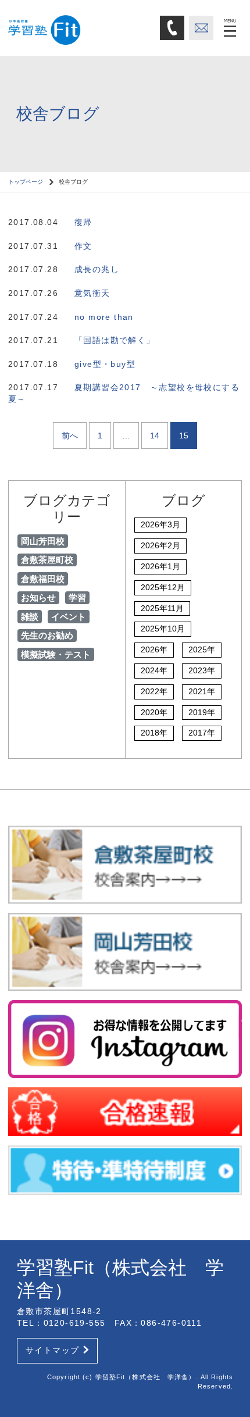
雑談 (29, 617)
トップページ (25, 182)
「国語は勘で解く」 (114, 340)
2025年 (201, 649)
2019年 (201, 712)
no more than (104, 317)
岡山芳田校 (43, 541)
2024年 (154, 670)
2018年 (154, 732)
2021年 (201, 691)
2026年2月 (160, 545)
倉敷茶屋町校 (47, 560)
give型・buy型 (104, 364)
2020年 (154, 712)
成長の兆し (96, 269)
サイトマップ (52, 1350)
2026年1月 (160, 566)
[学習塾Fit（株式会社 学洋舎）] (80, 27)
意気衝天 (92, 293)
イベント (68, 617)
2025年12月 (163, 587)
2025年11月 (162, 608)
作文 (83, 246)
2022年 (154, 691)
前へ (70, 435)
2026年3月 (160, 524)
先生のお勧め (47, 635)
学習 (77, 597)
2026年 (154, 649)
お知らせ (38, 597)
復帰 (83, 222)
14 (154, 435)
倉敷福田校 (43, 579)
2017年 (201, 732)
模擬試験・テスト (56, 654)
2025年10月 (163, 628)
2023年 (201, 670)
